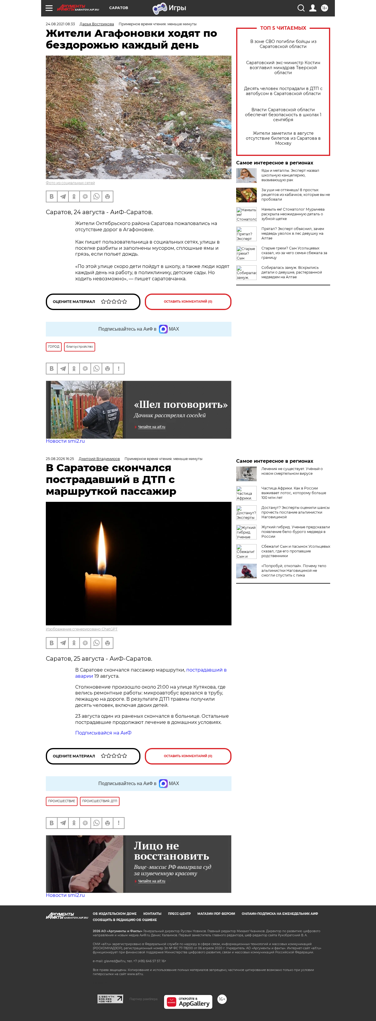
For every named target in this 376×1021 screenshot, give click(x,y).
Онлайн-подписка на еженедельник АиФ (280, 914)
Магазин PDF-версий (216, 914)
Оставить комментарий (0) (188, 302)
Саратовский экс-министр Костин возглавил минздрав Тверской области (283, 67)
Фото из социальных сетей (70, 183)
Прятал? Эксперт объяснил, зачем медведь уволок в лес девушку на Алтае (292, 233)
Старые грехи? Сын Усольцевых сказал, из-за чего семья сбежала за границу (294, 253)
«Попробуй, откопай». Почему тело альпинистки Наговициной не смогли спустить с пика (293, 570)
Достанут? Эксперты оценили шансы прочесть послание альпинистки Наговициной (295, 512)
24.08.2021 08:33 (60, 24)
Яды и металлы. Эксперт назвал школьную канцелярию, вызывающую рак (290, 175)
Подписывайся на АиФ (103, 733)
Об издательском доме (115, 914)
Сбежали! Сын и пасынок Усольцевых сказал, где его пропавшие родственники (295, 551)
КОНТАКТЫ (152, 914)
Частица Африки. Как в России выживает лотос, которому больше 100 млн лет (293, 493)
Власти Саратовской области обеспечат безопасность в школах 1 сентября (283, 114)
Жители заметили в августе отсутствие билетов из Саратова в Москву (283, 138)
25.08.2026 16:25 (60, 459)
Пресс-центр (179, 914)
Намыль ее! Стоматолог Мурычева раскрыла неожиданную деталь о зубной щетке (293, 214)
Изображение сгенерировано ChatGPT (82, 629)
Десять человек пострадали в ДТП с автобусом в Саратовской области (283, 91)
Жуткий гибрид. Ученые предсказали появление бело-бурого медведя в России (295, 532)
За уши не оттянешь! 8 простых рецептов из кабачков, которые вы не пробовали (295, 194)
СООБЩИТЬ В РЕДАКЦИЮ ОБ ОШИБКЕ (125, 920)
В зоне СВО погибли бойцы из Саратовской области (283, 44)
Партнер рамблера (143, 999)
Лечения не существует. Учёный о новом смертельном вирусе (292, 471)
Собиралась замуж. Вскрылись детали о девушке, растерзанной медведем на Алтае (291, 272)
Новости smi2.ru (65, 441)
